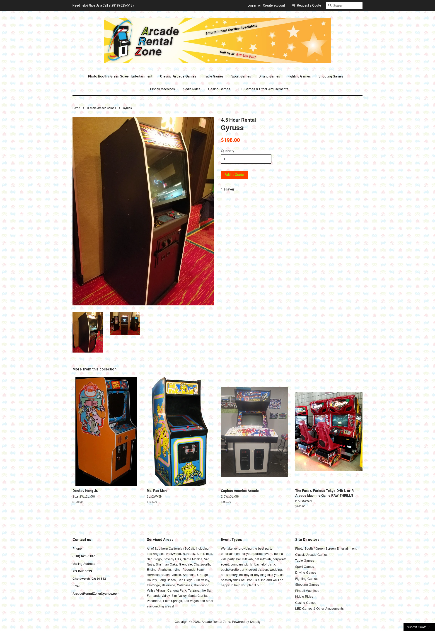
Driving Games (269, 76)
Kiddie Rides (192, 89)
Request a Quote (309, 5)
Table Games (214, 76)
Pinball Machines (162, 89)
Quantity (227, 150)
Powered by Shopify (246, 621)
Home (76, 108)
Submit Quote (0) (419, 627)
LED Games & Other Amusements (263, 89)
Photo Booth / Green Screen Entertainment (120, 76)
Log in (252, 5)
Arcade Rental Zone (216, 621)
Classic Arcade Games (178, 76)
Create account (274, 5)
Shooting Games (331, 76)
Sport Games (241, 76)
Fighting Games (299, 76)
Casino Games (219, 89)
